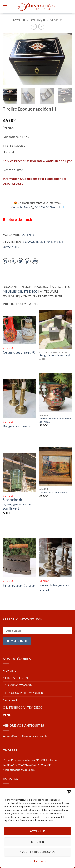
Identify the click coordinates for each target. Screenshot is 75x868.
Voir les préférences (37, 852)
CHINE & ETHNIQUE (17, 678)
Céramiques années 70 (19, 352)
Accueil (19, 20)
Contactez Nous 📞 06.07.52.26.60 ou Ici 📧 (37, 207)
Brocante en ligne (37, 242)
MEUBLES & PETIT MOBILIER (23, 692)
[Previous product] (41, 27)
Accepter (37, 831)
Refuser (37, 841)
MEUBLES (10, 291)
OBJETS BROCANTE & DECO (22, 707)
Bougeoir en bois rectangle (55, 355)
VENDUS (56, 20)
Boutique (38, 20)
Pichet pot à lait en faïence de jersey (55, 420)
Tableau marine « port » (53, 492)
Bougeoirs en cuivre (17, 426)
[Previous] (9, 59)
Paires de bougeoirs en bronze (55, 587)
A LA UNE (9, 670)
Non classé (10, 700)
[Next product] (34, 27)
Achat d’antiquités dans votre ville (25, 736)
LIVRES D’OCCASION (17, 685)
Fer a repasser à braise (19, 585)
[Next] (65, 59)
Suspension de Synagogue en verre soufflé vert (17, 504)
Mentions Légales (37, 861)
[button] (69, 792)
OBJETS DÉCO (28, 291)
